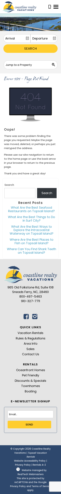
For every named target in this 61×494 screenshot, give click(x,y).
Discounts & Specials (30, 381)
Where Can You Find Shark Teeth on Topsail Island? (31, 251)
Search (30, 48)
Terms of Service (41, 486)
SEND (29, 424)
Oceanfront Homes (30, 370)
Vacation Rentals (30, 333)
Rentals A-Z (39, 464)
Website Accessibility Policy (30, 460)
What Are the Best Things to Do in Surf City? (31, 219)
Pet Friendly (30, 375)
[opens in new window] (26, 317)
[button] (56, 7)
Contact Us (30, 354)
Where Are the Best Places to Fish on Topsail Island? (31, 241)
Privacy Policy (23, 464)
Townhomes (30, 386)
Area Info (30, 343)
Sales (30, 349)
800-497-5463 (30, 296)
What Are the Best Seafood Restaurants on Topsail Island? (31, 209)
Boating (30, 391)
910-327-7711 (30, 301)
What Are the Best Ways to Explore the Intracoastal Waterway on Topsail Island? (31, 230)
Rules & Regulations (30, 338)
